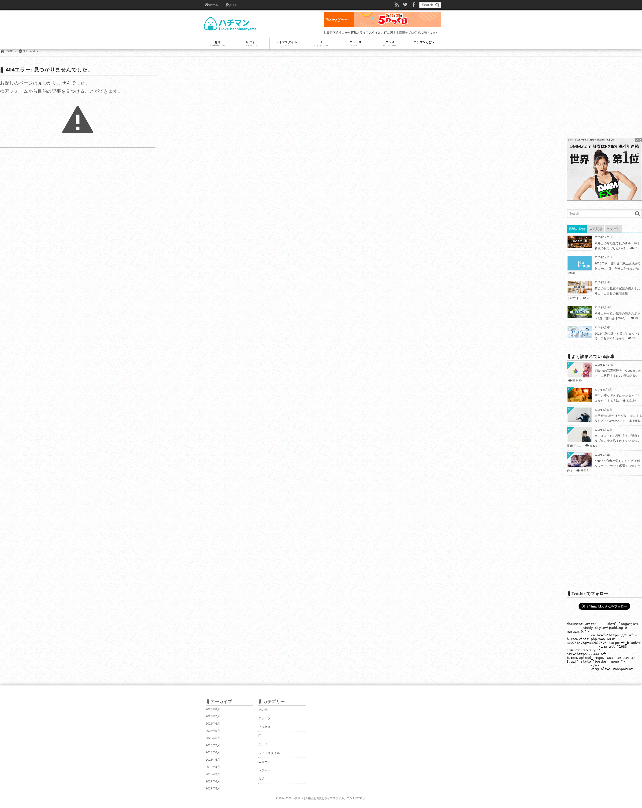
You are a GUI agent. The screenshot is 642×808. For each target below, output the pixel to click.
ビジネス (264, 727)
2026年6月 (213, 723)
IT (259, 735)
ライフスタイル (269, 753)
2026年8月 (213, 709)
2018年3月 (213, 774)
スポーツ (264, 718)
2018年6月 (213, 752)
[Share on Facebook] (414, 5)
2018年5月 (213, 759)
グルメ (263, 744)
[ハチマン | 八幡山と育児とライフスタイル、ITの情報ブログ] (238, 20)
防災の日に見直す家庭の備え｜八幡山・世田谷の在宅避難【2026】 (603, 293)
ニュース (264, 761)
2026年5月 (213, 731)
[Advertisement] (604, 97)
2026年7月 (213, 716)
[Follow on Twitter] (405, 5)
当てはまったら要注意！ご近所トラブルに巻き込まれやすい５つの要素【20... (603, 440)
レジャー (264, 770)
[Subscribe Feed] (396, 5)
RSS (233, 5)
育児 (261, 779)
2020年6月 (213, 738)
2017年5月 (213, 788)
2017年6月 (213, 781)
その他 (263, 710)
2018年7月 (213, 745)
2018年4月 (213, 767)
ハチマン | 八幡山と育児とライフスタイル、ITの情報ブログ (328, 798)
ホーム (213, 5)
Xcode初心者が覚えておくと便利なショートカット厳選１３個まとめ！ (603, 465)
